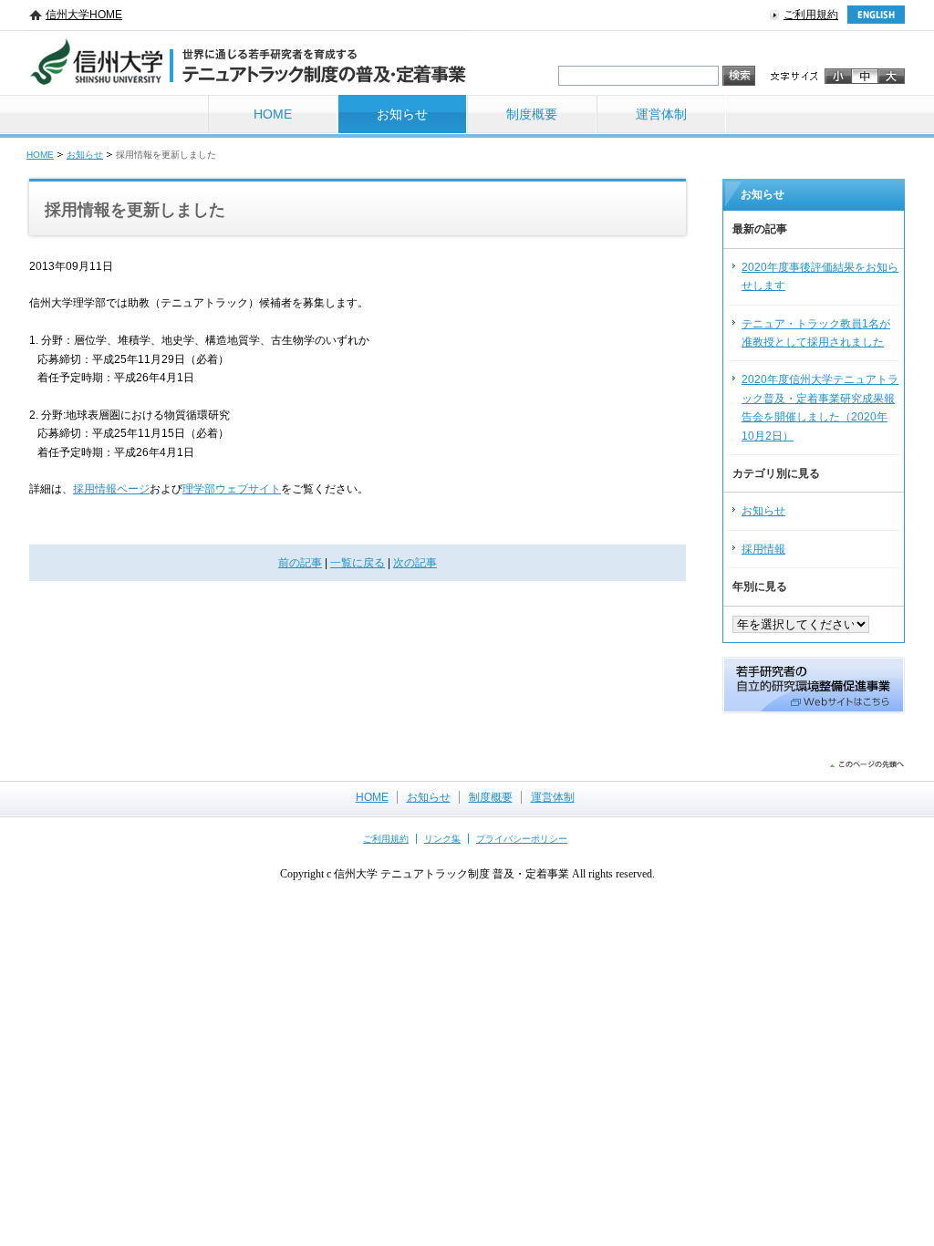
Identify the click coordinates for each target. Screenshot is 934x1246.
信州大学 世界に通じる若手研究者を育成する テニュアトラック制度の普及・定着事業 (248, 63)
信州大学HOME (84, 14)
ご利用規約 (811, 14)
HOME (273, 114)
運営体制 (661, 114)
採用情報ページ (111, 489)
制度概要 (531, 114)
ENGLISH (876, 14)
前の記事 (300, 562)
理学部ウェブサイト (231, 489)
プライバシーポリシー (521, 839)
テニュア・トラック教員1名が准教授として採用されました (816, 332)
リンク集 (442, 839)
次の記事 (415, 562)
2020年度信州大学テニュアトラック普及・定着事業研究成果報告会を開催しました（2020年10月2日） (820, 407)
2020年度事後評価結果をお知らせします (820, 276)
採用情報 (763, 549)
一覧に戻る (357, 562)
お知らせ (402, 114)
